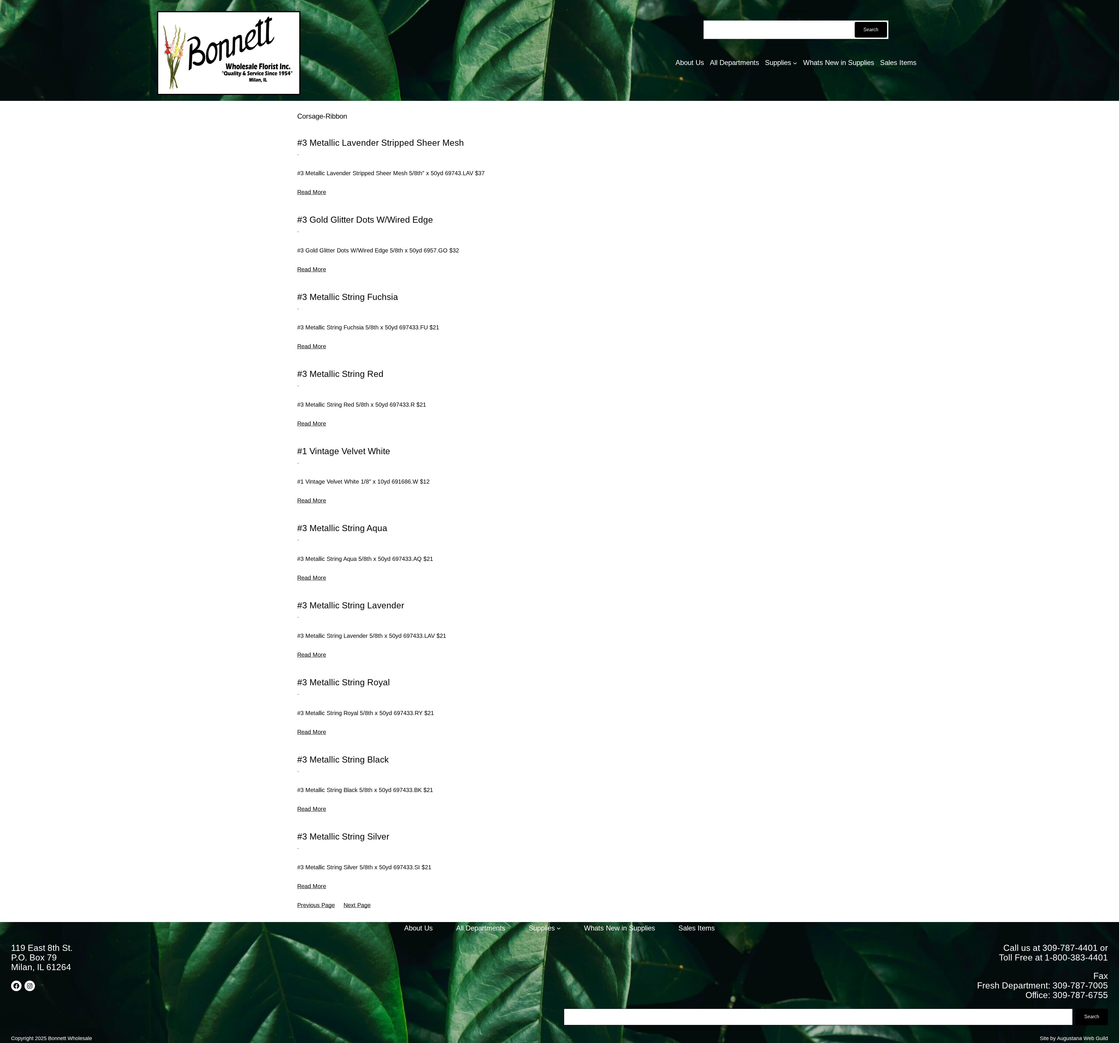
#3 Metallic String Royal (343, 682)
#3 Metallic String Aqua (342, 528)
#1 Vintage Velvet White (343, 451)
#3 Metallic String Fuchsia (347, 297)
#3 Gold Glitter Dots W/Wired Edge (365, 219)
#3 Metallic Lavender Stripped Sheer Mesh (380, 143)
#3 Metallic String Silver (343, 836)
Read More (311, 192)
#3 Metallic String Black (343, 759)
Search (870, 29)
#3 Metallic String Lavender (350, 605)
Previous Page (316, 905)
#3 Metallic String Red (340, 374)
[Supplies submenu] (795, 63)
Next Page (357, 905)
